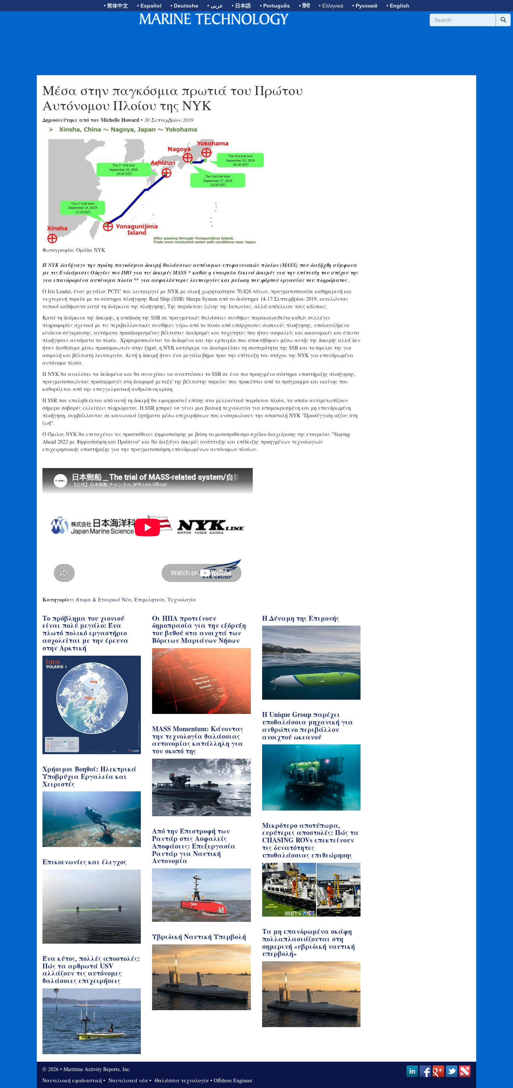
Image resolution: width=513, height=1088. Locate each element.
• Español (149, 6)
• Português (275, 6)
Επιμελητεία (149, 599)
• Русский (364, 6)
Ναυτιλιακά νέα (127, 1080)
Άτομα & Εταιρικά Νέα (103, 599)
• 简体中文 (116, 6)
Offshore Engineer (233, 1080)
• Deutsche (184, 6)
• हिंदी (304, 6)
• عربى (215, 6)
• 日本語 (241, 6)
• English (397, 6)
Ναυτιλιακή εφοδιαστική (72, 1080)
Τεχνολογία (181, 599)
